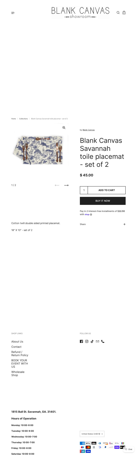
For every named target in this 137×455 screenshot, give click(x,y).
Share (83, 224)
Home (13, 119)
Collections (23, 119)
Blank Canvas (89, 130)
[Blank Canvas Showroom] (68, 12)
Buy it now (103, 200)
